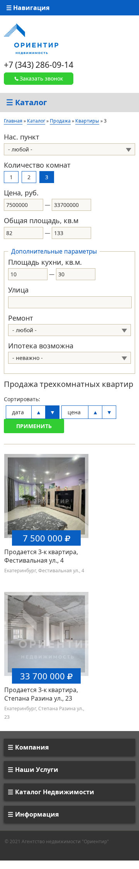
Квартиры (87, 121)
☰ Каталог (26, 102)
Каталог (36, 121)
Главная (13, 121)
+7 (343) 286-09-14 (38, 64)
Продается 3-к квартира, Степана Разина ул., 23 (41, 694)
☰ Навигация (27, 7)
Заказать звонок (41, 78)
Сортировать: (22, 399)
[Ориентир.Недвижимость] (31, 38)
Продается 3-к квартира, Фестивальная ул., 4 (41, 556)
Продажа (60, 121)
